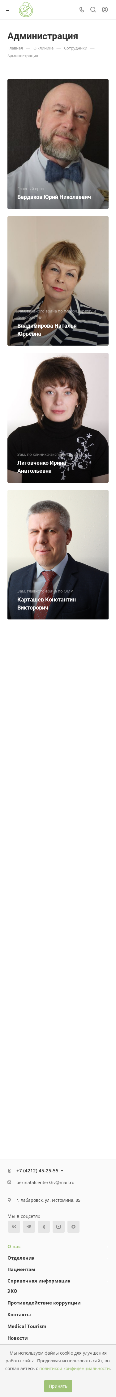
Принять (58, 1386)
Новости (17, 1338)
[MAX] (73, 1227)
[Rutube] (58, 1226)
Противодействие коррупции (44, 1303)
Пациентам (21, 1269)
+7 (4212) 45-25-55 (37, 1170)
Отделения (21, 1258)
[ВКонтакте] (14, 1227)
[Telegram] (29, 1227)
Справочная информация (39, 1281)
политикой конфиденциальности (74, 1368)
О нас (14, 1246)
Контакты (19, 1314)
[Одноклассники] (44, 1227)
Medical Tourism (26, 1326)
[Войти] (105, 10)
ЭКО (12, 1291)
